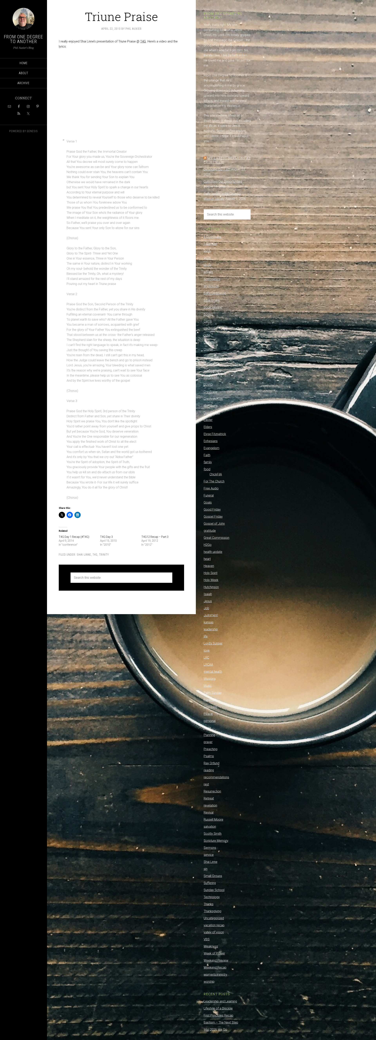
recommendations (216, 777)
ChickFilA (216, 474)
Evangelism (211, 448)
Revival (208, 812)
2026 (207, 258)
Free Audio (211, 488)
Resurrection (212, 791)
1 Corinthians (212, 237)
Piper (207, 728)
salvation (210, 826)
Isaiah (208, 594)
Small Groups (213, 876)
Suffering (210, 883)
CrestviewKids (213, 399)
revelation (210, 805)
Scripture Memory (216, 841)
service (209, 855)
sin (205, 869)
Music (208, 686)
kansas (208, 622)
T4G (143, 41)
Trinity (104, 554)
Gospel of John (214, 523)
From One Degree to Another (23, 39)
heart (207, 559)
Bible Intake (212, 300)
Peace (208, 714)
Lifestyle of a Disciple (218, 1008)
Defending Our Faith (217, 169)
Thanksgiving (212, 911)
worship (209, 981)
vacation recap (214, 925)
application (211, 286)
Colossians (211, 356)
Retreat (209, 798)
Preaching (210, 749)
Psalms (209, 756)
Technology (212, 897)
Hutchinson (211, 587)
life (206, 636)
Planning (209, 735)
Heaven (209, 566)
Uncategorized (214, 918)
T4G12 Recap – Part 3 (154, 536)
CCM (207, 335)
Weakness (211, 946)
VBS (207, 939)
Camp (208, 321)
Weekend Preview (216, 960)
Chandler (210, 342)
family (208, 462)
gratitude (210, 531)
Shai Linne (84, 554)
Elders (208, 427)
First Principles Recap (218, 1015)
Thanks (208, 904)
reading (209, 770)
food (207, 469)
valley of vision (214, 932)
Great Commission (216, 538)
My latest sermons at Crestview (227, 160)
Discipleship (212, 413)
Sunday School (214, 890)
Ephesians (211, 441)
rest (206, 784)
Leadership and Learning (220, 1001)
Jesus (208, 601)
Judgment (211, 615)
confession (211, 377)
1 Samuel (210, 244)
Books (208, 314)
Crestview (210, 392)
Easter (208, 420)
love (207, 650)
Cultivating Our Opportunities (223, 181)
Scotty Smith (212, 833)
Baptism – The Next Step (221, 1022)
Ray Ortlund (211, 763)
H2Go (208, 545)
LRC (206, 657)
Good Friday (212, 509)
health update (213, 552)
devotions (210, 406)
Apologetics (212, 279)
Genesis (32, 131)
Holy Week (211, 580)
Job (206, 608)
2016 (207, 251)
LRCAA (208, 664)
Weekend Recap (215, 967)
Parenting (210, 700)
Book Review (213, 307)
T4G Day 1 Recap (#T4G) (74, 536)
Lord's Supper (213, 643)
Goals (208, 502)
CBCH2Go (210, 328)
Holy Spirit (210, 573)
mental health (213, 671)
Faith (207, 455)
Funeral (209, 495)
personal (210, 721)
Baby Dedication (215, 293)
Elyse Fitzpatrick (215, 434)
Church (208, 349)
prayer (208, 742)
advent (208, 272)
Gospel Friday (213, 516)
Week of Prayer (214, 953)
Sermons (210, 848)
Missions (210, 678)
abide (207, 265)
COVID (208, 385)
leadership (211, 629)
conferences (212, 370)
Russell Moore (213, 819)
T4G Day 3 (106, 536)
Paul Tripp (210, 707)
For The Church (214, 481)
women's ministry (215, 974)
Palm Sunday (213, 693)
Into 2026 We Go (215, 1029)
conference (212, 363)
